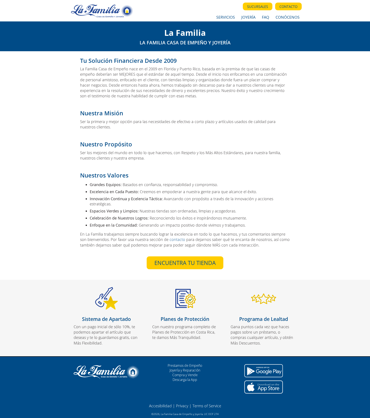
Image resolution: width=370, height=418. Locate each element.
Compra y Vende (185, 375)
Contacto (288, 6)
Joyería (248, 17)
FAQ (265, 17)
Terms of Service (206, 405)
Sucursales (257, 6)
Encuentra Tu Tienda (185, 263)
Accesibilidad (160, 405)
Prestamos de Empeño (185, 365)
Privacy (182, 405)
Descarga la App (185, 379)
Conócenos (288, 17)
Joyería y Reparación (185, 370)
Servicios (225, 17)
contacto (177, 239)
